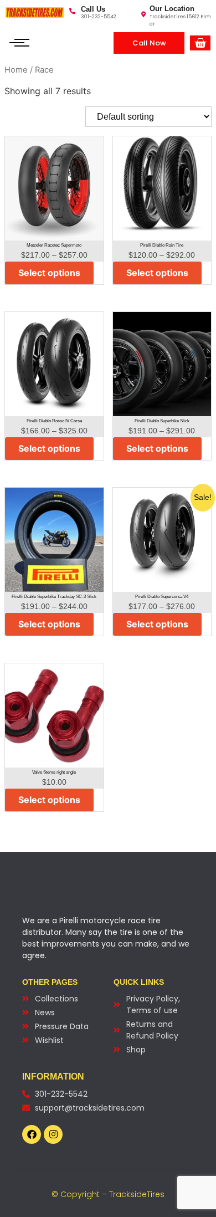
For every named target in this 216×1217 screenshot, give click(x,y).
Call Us (93, 9)
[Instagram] (53, 1134)
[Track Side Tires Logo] (35, 12)
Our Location (172, 8)
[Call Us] (72, 11)
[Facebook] (31, 1134)
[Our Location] (143, 14)
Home (16, 70)
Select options (49, 272)
